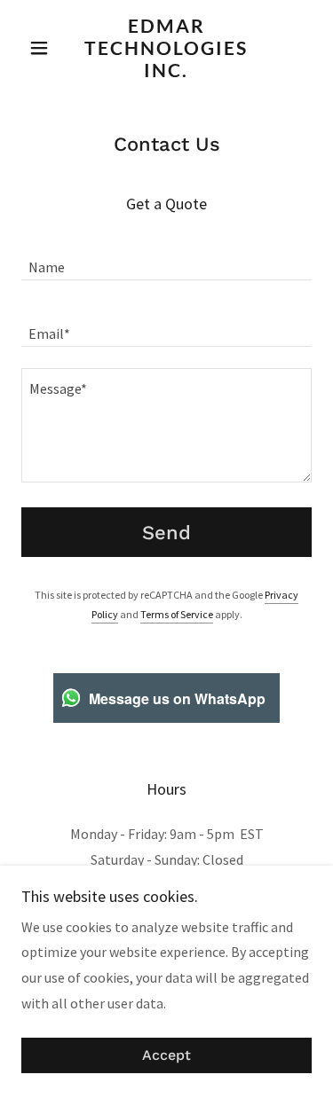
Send (166, 533)
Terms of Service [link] (176, 614)
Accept (166, 1055)
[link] (166, 48)
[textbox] (166, 257)
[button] (43, 48)
